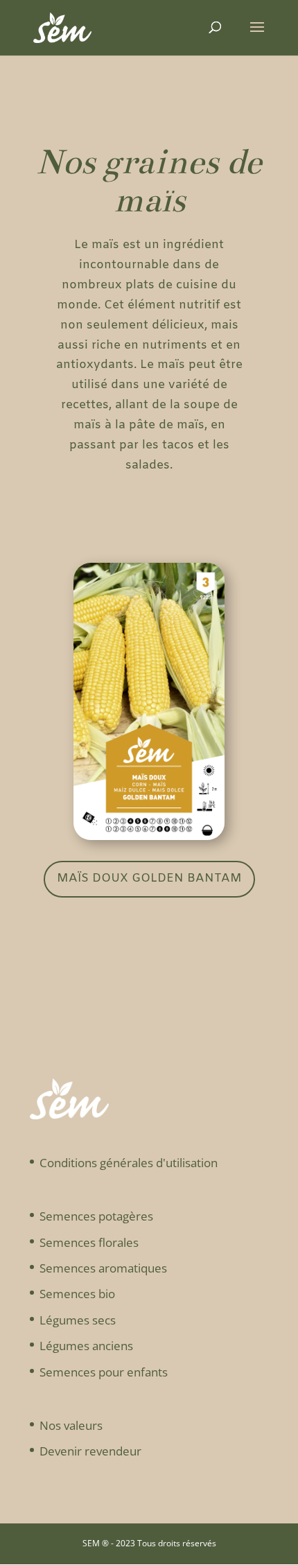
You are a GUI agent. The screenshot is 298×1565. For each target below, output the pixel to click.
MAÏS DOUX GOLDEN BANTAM (149, 878)
